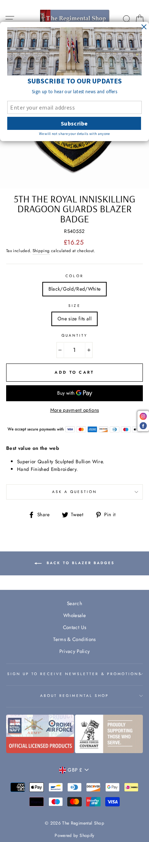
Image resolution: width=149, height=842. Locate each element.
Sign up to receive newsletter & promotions (74, 674)
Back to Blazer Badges (79, 563)
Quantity (74, 335)
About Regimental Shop (74, 695)
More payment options (74, 410)
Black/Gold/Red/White (74, 288)
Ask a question (74, 491)
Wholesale (74, 615)
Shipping (41, 251)
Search (74, 603)
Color (74, 276)
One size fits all (74, 318)
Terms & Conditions (74, 639)
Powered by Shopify (74, 835)
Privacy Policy (74, 651)
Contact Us (74, 627)
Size (74, 305)
